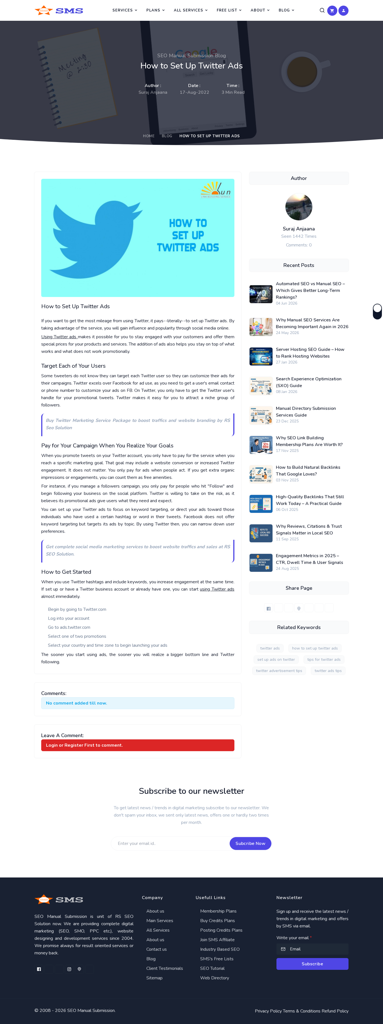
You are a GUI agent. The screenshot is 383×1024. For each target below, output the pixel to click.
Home (148, 136)
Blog (284, 10)
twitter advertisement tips (279, 670)
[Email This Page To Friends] (329, 607)
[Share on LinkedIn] (288, 607)
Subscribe (312, 964)
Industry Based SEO (219, 949)
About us (154, 911)
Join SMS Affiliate (217, 940)
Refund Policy (335, 1011)
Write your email (294, 938)
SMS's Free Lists (216, 959)
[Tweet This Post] (278, 607)
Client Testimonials (164, 968)
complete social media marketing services (99, 547)
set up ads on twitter (276, 659)
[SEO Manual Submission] (83, 899)
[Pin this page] (298, 607)
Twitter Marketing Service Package (92, 420)
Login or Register (64, 745)
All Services (188, 10)
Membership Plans (218, 911)
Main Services (159, 921)
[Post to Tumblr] (308, 607)
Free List (227, 10)
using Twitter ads (217, 589)
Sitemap (154, 978)
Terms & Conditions (301, 1011)
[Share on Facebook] (268, 607)
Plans (153, 10)
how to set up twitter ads (315, 648)
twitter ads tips (328, 670)
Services (122, 10)
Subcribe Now (251, 843)
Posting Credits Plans (221, 930)
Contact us (156, 949)
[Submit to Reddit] (319, 607)
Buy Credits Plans (217, 921)
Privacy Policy (268, 1011)
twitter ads (270, 648)
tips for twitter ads (324, 659)
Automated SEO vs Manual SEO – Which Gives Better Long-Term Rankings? (310, 290)
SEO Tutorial (212, 968)
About (258, 10)
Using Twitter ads (59, 337)
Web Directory (214, 978)
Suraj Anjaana (299, 228)
